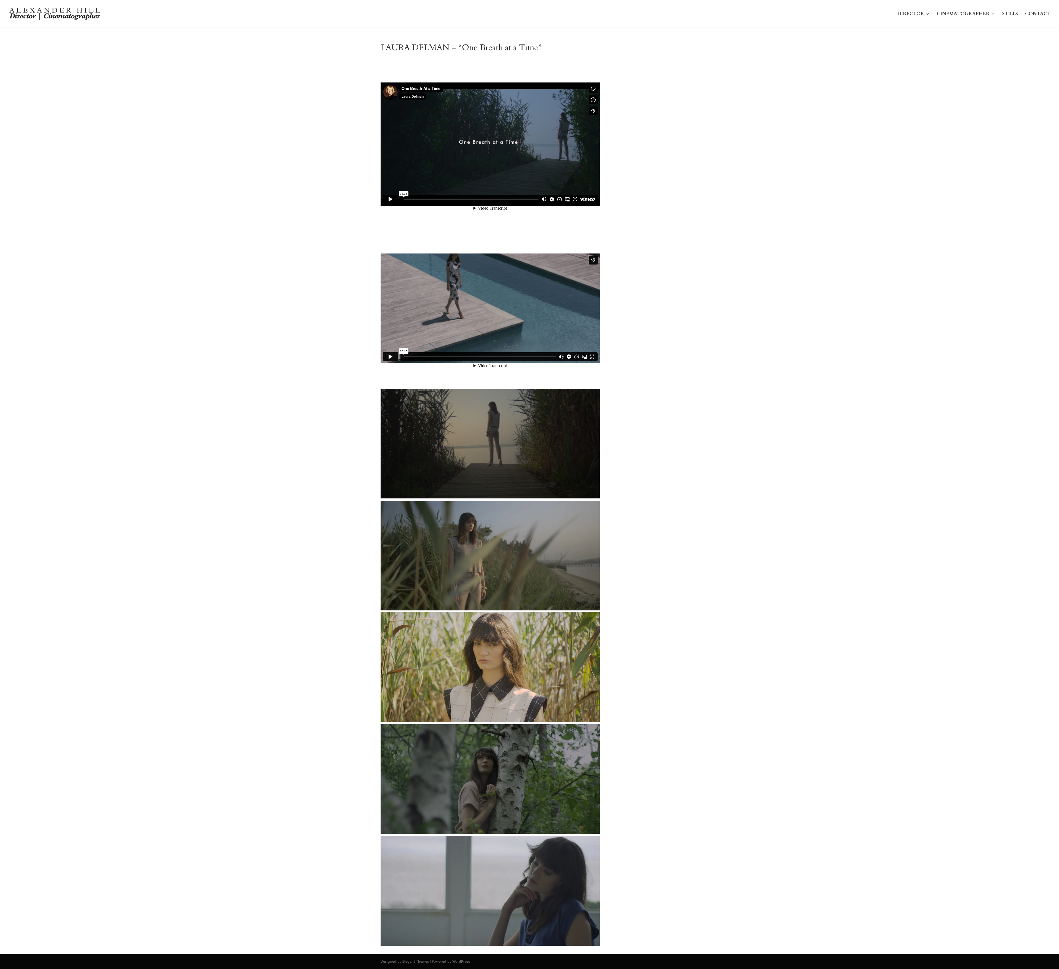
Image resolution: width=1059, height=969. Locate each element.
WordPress (461, 961)
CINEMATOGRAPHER (963, 14)
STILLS (1010, 14)
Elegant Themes (415, 961)
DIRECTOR (910, 14)
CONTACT (1038, 14)
